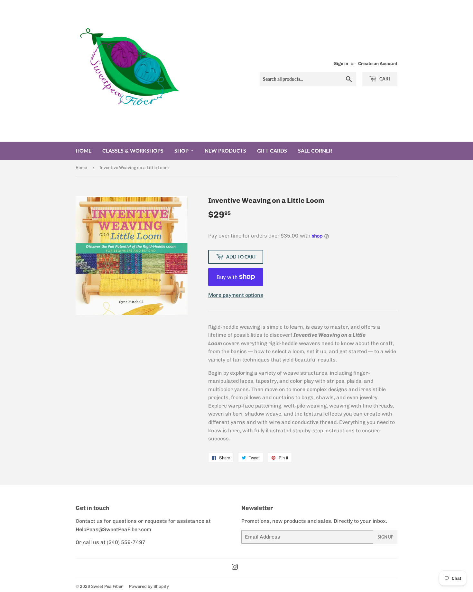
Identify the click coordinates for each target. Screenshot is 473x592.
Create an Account (377, 63)
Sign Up (385, 537)
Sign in (341, 63)
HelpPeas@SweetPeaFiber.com (113, 529)
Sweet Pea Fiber (107, 586)
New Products (225, 150)
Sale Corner (315, 150)
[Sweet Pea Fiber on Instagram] (235, 568)
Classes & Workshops (132, 150)
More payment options (235, 295)
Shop (182, 150)
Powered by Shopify (149, 586)
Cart (384, 78)
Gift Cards (272, 150)
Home (83, 150)
